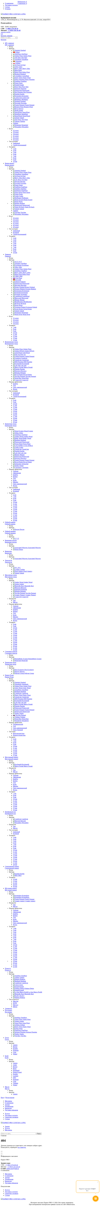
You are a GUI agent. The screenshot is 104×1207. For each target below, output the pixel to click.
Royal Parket (27, 374)
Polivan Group (29, 673)
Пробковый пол (10, 812)
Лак (14, 600)
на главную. (22, 1147)
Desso (21, 549)
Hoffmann (24, 198)
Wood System (28, 431)
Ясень (15, 389)
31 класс (16, 318)
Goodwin (24, 358)
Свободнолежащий (19, 145)
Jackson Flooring (31, 1032)
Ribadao (23, 373)
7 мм (14, 156)
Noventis (23, 103)
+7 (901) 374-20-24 (11, 28)
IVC (19, 568)
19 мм (15, 420)
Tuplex (21, 1034)
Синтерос (24, 467)
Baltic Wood (27, 438)
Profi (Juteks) (27, 571)
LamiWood (25, 296)
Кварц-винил (9, 163)
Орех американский (20, 387)
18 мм (15, 418)
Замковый (16, 143)
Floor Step (24, 87)
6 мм (14, 154)
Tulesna (22, 121)
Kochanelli (25, 364)
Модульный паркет (11, 757)
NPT (14, 1078)
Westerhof (24, 125)
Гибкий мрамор (10, 531)
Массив (15, 1001)
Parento (22, 369)
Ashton (21, 977)
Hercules (23, 285)
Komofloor (25, 897)
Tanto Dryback (29, 207)
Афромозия (17, 473)
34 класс (16, 134)
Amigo (21, 584)
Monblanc (24, 99)
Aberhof (23, 50)
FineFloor (24, 190)
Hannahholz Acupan (34, 659)
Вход (2, 1097)
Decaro (21, 529)
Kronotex (24, 294)
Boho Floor (26, 72)
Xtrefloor (24, 1017)
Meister (22, 300)
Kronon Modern (30, 289)
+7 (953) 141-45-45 (14, 30)
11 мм (15, 334)
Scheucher (24, 464)
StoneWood (26, 116)
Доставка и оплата (11, 5)
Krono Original (29, 287)
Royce (21, 108)
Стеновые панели (11, 651)
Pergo (20, 201)
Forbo (20, 194)
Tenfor (21, 466)
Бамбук (15, 384)
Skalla (21, 110)
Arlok (15, 1065)
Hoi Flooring (27, 92)
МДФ (15, 1003)
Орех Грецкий (18, 730)
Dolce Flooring (29, 79)
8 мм (14, 158)
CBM (20, 276)
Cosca (21, 985)
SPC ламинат (9, 43)
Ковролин (8, 551)
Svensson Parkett (31, 307)
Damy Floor (26, 78)
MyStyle (23, 303)
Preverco (23, 371)
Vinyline (23, 212)
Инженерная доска (11, 342)
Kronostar (24, 292)
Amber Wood (27, 436)
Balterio (22, 979)
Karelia (21, 94)
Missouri (23, 588)
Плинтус (8, 968)
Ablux (21, 433)
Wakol (15, 1054)
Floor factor (26, 192)
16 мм (15, 415)
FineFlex (23, 189)
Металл (15, 1005)
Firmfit (21, 85)
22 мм (15, 650)
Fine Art (23, 354)
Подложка (8, 1010)
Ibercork (23, 821)
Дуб (14, 385)
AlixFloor (24, 54)
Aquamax (18, 61)
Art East (22, 65)
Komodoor (25, 895)
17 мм (15, 416)
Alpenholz (24, 684)
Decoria (22, 181)
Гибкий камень (10, 522)
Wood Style (26, 314)
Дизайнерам (9, 1106)
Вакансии (8, 1108)
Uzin (14, 1052)
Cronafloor (25, 76)
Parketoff (24, 589)
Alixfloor (24, 263)
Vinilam (15, 123)
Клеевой (16, 232)
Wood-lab (24, 660)
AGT (20, 262)
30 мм (15, 884)
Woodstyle (25, 721)
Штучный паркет (11, 888)
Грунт (7, 1038)
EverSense (25, 265)
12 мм (15, 336)
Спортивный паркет (12, 866)
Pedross (22, 997)
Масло (15, 602)
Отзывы (7, 9)
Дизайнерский (18, 724)
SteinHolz (24, 114)
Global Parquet (29, 356)
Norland (23, 101)
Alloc (20, 267)
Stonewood (26, 205)
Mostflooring (27, 302)
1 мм (14, 928)
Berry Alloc (26, 68)
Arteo (20, 67)
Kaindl (21, 990)
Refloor (22, 203)
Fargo (20, 83)
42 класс (16, 138)
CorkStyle (24, 693)
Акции (7, 1104)
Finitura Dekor (29, 988)
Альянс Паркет (30, 595)
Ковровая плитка (11, 540)
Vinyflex (23, 1036)
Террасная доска (10, 662)
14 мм (15, 340)
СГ (18, 538)
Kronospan (25, 291)
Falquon (23, 282)
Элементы (8, 1008)
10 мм (15, 161)
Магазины (8, 1101)
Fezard (21, 986)
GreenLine (25, 360)
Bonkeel (23, 74)
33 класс (16, 132)
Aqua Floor (26, 1023)
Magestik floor (29, 586)
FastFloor (24, 187)
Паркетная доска (10, 424)
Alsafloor (24, 271)
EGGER (18, 280)
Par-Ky (21, 996)
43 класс (16, 139)
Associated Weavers (34, 547)
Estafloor (23, 81)
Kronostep (24, 96)
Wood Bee (25, 378)
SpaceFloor (26, 112)
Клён (15, 480)
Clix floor (24, 180)
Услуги (7, 1113)
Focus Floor (26, 444)
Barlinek (23, 440)
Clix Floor (18, 278)
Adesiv (15, 1045)
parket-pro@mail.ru (12, 1168)
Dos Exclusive (29, 670)
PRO (20, 875)
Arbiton (17, 63)
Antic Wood (26, 688)
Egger (20, 185)
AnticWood (26, 353)
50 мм (15, 886)
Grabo (21, 196)
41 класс (16, 136)
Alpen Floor (26, 1019)
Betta (20, 70)
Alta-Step (24, 57)
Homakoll (16, 1070)
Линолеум (8, 560)
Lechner (15, 1076)
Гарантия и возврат (11, 1117)
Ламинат (8, 254)
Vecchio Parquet (30, 376)
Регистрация (9, 1097)
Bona (14, 1068)
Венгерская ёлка (18, 733)
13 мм (15, 338)
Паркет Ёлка (9, 675)
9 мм (14, 160)
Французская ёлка (19, 735)
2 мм (14, 238)
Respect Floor (28, 107)
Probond (15, 1050)
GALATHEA (28, 445)
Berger (15, 1047)
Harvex (22, 671)
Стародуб (24, 380)
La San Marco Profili (35, 992)
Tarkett (21, 118)
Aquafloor (24, 59)
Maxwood (24, 298)
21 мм (15, 648)
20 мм (15, 422)
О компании (9, 3)
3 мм (14, 149)
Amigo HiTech (29, 351)
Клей (6, 1056)
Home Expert (27, 200)
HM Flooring (27, 362)
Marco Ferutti (27, 367)
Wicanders (24, 127)
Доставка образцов (11, 1110)
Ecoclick (23, 183)
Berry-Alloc (26, 272)
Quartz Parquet (29, 105)
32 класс (16, 130)
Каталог (3, 39)
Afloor (17, 52)
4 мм (14, 150)
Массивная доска (11, 575)
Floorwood (25, 90)
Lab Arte (23, 365)
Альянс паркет (30, 901)
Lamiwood (25, 98)
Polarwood (25, 456)
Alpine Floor (27, 56)
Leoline (22, 569)
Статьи (7, 7)
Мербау (15, 482)
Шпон (15, 1007)
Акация (15, 471)
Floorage (23, 88)
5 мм (14, 152)
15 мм (15, 413)
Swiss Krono (27, 309)
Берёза (15, 476)
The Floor (24, 119)
